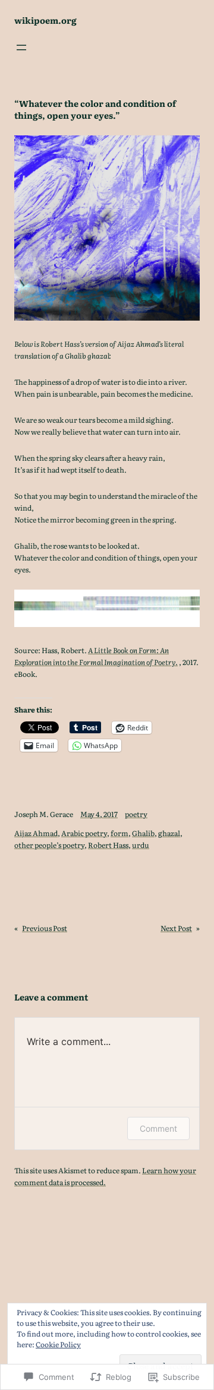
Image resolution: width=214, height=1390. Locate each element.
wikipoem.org (45, 20)
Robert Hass (108, 845)
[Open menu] (21, 47)
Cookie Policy (58, 1344)
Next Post (176, 928)
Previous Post (44, 928)
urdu (140, 845)
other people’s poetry (49, 845)
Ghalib (143, 833)
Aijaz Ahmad (36, 833)
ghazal (169, 833)
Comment (158, 1128)
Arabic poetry (84, 833)
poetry (136, 814)
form (119, 833)
